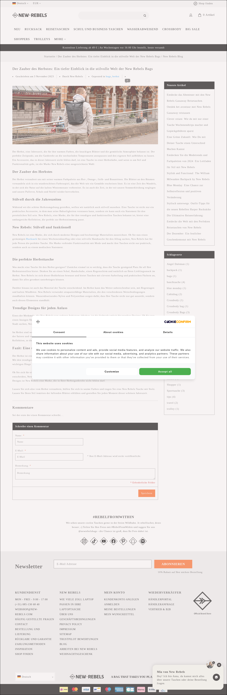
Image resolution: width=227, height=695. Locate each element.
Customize (112, 371)
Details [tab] (168, 332)
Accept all (165, 371)
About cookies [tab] (113, 332)
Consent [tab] (59, 332)
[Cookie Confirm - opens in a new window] (177, 321)
